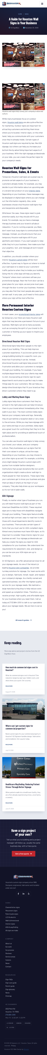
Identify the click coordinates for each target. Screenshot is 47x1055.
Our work (8, 947)
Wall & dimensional (12, 921)
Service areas (10, 957)
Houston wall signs (15, 122)
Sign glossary (10, 989)
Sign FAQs (9, 979)
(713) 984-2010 (10, 1015)
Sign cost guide (11, 983)
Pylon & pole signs (11, 914)
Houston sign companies (19, 567)
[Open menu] (42, 3)
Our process (9, 950)
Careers (8, 960)
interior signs (34, 190)
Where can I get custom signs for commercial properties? (19, 727)
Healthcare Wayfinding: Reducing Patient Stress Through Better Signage (23, 785)
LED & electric (10, 917)
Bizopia (26, 1049)
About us (8, 943)
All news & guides (22, 620)
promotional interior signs (29, 314)
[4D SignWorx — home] (11, 4)
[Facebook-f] (18, 893)
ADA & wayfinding (11, 927)
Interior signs (10, 924)
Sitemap (8, 996)
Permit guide (10, 986)
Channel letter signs (12, 907)
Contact (8, 967)
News (27, 14)
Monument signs (11, 911)
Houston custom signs (18, 260)
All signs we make (11, 930)
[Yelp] (28, 893)
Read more (9, 686)
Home (20, 14)
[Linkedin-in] (23, 893)
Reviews (8, 953)
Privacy (13, 1046)
